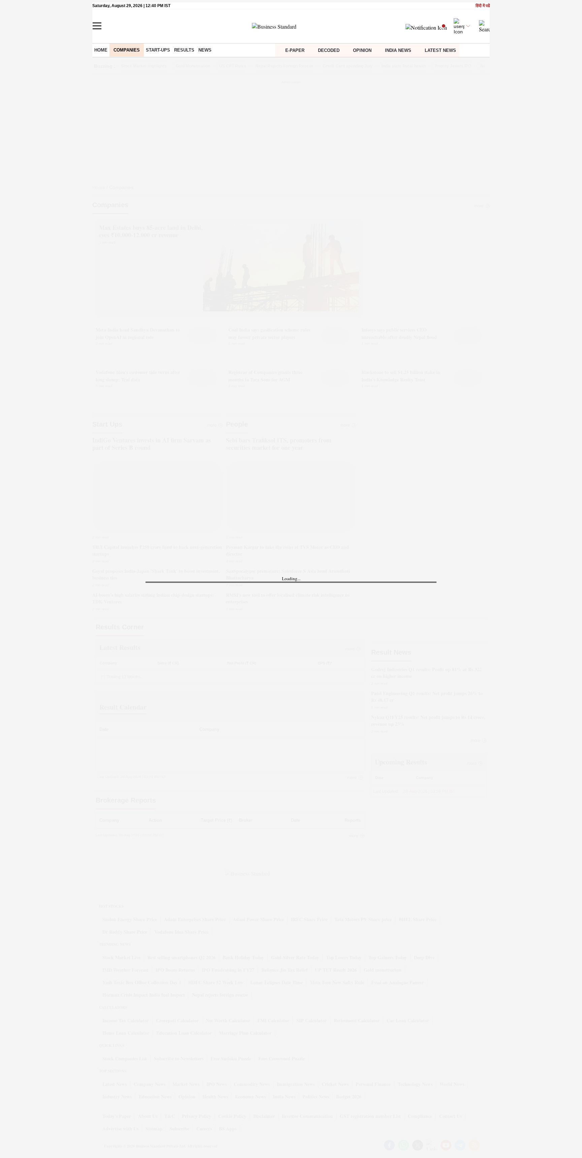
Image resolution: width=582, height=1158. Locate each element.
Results (184, 50)
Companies (127, 50)
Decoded (329, 50)
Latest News (440, 50)
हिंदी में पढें (483, 5)
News (205, 50)
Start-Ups (158, 50)
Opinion (362, 50)
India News (398, 50)
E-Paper (294, 50)
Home (100, 50)
